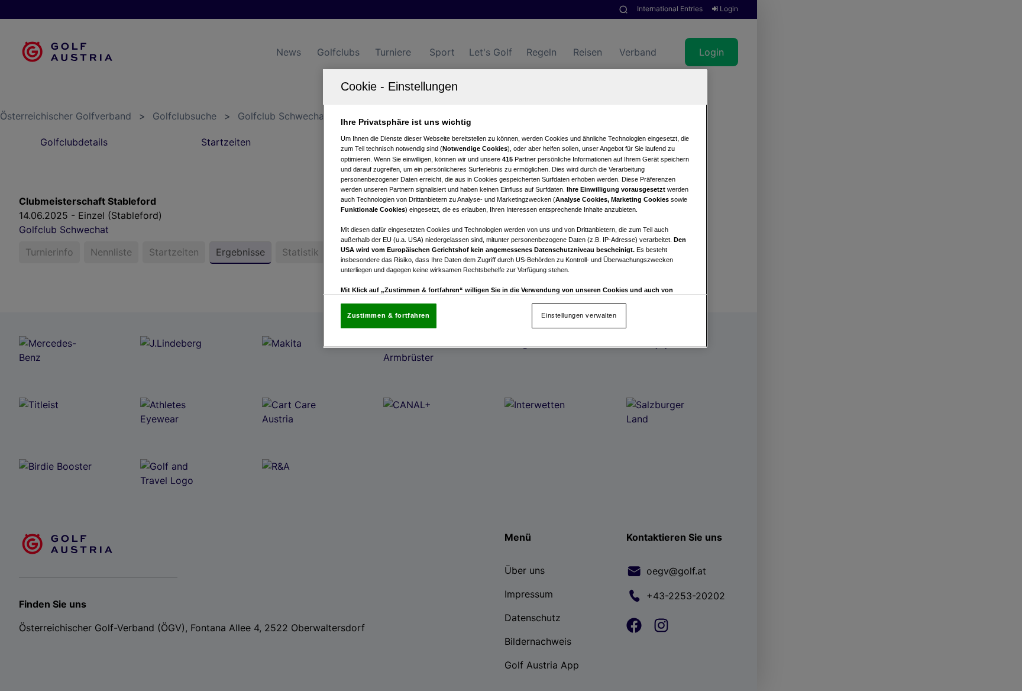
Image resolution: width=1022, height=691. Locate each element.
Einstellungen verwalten (578, 315)
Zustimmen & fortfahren (388, 315)
